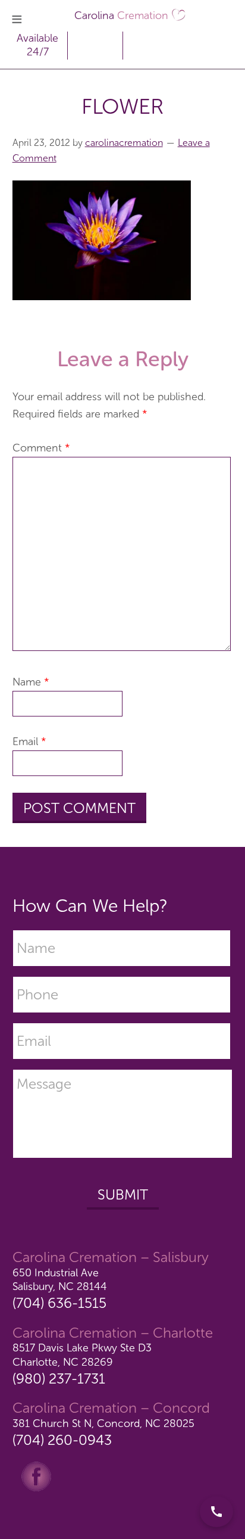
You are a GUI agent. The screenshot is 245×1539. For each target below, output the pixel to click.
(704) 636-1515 (59, 1302)
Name (30, 681)
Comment (41, 447)
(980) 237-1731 (58, 1378)
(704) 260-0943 (62, 1439)
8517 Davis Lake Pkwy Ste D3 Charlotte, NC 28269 (82, 1354)
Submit (123, 1194)
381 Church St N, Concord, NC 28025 (103, 1423)
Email (29, 741)
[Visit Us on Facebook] (36, 1475)
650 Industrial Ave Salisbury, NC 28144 (59, 1279)
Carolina (121, 15)
